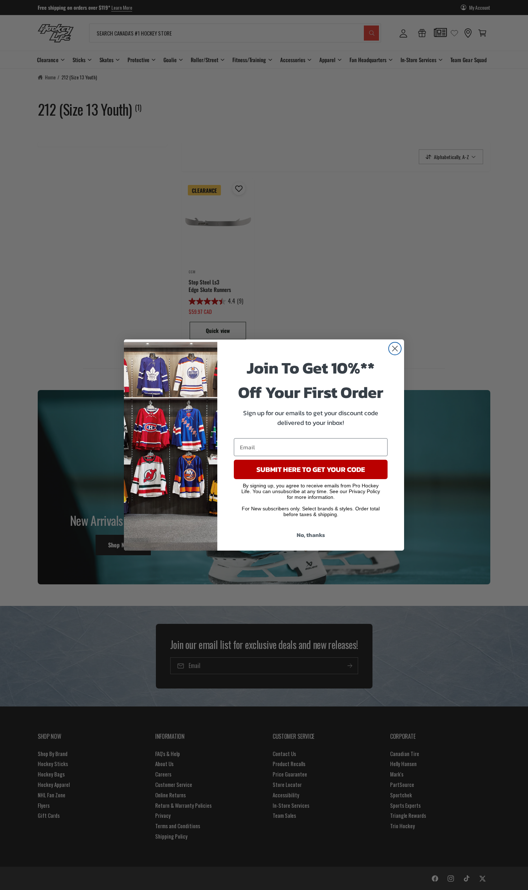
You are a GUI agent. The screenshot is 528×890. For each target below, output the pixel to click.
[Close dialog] (395, 348)
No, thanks (311, 534)
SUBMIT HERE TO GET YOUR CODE (310, 469)
